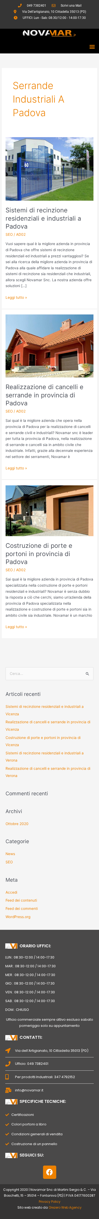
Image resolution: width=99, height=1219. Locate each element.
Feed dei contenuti (21, 900)
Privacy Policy (49, 1201)
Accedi (11, 892)
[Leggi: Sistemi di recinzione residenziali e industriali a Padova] (49, 168)
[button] (92, 46)
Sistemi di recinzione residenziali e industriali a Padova (43, 218)
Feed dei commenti (22, 908)
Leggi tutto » (16, 297)
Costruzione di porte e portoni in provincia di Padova (39, 554)
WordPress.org (18, 917)
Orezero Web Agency (65, 1207)
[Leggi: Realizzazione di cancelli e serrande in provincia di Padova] (49, 345)
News (10, 854)
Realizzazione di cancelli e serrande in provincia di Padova (44, 395)
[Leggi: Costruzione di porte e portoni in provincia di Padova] (49, 510)
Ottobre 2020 (17, 824)
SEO (9, 234)
